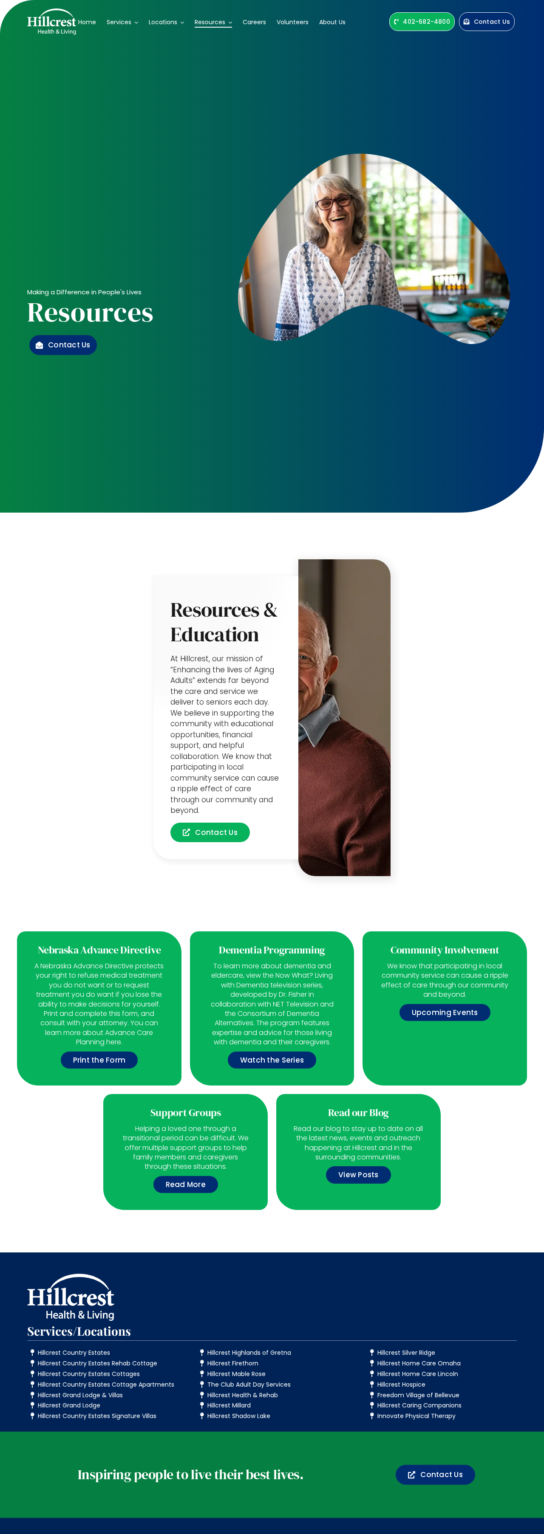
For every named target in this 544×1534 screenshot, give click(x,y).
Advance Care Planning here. (114, 1037)
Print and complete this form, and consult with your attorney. (97, 1018)
